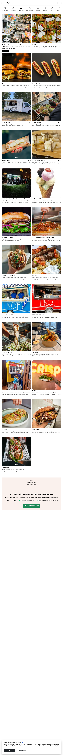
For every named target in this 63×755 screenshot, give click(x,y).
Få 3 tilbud (5, 51)
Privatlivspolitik (22, 750)
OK (9, 750)
